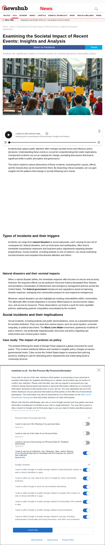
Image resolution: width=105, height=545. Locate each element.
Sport (72, 15)
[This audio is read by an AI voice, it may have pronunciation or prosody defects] (47, 133)
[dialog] (52, 455)
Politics (6, 15)
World (32, 15)
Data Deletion (37, 540)
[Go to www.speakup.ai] (99, 131)
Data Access (52, 540)
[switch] (86, 424)
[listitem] (52, 417)
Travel (99, 15)
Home (5, 27)
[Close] (99, 370)
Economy (23, 15)
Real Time (9, 20)
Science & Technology (57, 15)
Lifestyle (42, 15)
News (46, 8)
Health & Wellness (85, 15)
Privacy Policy (68, 540)
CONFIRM (33, 530)
